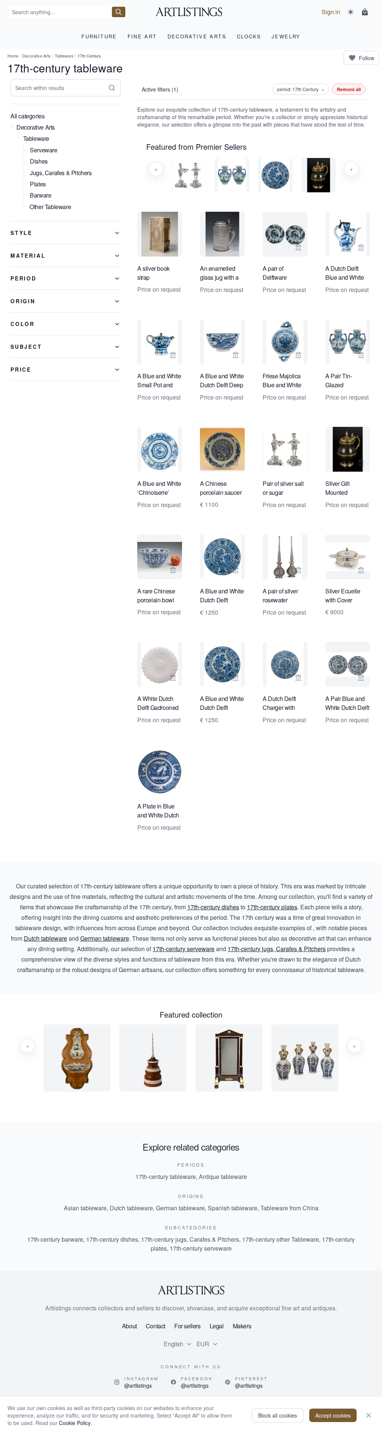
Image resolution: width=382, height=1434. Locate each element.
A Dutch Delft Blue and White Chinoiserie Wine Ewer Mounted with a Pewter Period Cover (347, 273)
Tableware (64, 56)
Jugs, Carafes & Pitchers (60, 172)
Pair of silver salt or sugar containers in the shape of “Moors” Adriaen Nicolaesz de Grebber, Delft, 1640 (284, 488)
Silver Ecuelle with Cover (342, 595)
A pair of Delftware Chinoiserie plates (277, 273)
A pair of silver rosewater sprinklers (280, 596)
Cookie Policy (75, 1423)
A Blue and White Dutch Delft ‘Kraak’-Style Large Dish (222, 596)
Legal (217, 1326)
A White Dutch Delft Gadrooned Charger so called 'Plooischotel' (159, 703)
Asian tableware (85, 1208)
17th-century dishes (213, 907)
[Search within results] (112, 88)
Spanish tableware (232, 1208)
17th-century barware (55, 1239)
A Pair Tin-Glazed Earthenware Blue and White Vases (344, 381)
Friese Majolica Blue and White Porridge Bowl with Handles (282, 381)
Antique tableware (223, 1176)
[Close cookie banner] (369, 1415)
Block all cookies (277, 1415)
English (173, 1344)
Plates (38, 184)
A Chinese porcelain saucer (221, 488)
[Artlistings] (191, 11)
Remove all (349, 89)
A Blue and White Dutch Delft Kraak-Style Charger (222, 703)
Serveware (43, 150)
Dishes (39, 161)
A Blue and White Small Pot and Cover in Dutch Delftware (159, 381)
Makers (242, 1326)
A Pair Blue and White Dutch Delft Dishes (347, 703)
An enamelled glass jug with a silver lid (219, 273)
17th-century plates (272, 907)
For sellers (187, 1326)
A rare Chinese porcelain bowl (156, 595)
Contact (155, 1326)
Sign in (331, 11)
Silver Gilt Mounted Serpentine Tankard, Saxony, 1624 (347, 488)
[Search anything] (118, 12)
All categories (27, 116)
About (129, 1326)
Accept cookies (333, 1415)
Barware (40, 195)
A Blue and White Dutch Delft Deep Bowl (222, 381)
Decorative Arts (36, 56)
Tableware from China (289, 1208)
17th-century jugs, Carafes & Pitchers (277, 948)
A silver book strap (153, 273)
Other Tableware (50, 206)
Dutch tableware (45, 938)
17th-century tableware (165, 1176)
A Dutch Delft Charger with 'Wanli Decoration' (279, 703)
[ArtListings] (191, 1290)
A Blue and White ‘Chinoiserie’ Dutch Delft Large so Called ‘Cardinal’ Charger (159, 488)
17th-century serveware (184, 948)
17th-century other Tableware (280, 1239)
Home (12, 56)
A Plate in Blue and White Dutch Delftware (158, 811)
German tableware (104, 938)
